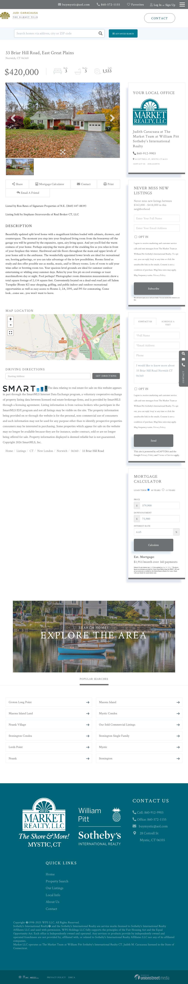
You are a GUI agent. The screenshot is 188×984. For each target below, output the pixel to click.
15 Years (170, 490)
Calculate (153, 545)
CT (32, 451)
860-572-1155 (110, 4)
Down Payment (143, 512)
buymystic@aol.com (75, 4)
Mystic (103, 747)
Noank (13, 758)
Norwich (62, 451)
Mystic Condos (108, 713)
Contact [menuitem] (51, 908)
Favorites (137, 4)
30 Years (155, 490)
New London (45, 451)
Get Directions (106, 375)
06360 (74, 451)
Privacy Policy (159, 275)
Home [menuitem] (50, 874)
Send (153, 440)
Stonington (105, 758)
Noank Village (17, 724)
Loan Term (140, 490)
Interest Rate (142, 525)
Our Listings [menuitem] (54, 887)
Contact (159, 18)
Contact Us (139, 164)
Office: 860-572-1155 (151, 819)
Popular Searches (94, 679)
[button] (100, 33)
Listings (21, 451)
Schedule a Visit (168, 323)
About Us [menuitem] (52, 901)
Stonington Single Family (114, 736)
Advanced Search (124, 33)
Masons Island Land (21, 713)
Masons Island (107, 702)
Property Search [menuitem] (57, 881)
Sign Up (170, 5)
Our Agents (154, 164)
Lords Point (16, 747)
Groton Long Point (20, 702)
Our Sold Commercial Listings (117, 724)
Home (9, 451)
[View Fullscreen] (10, 332)
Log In (158, 5)
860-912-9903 (146, 153)
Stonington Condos (20, 736)
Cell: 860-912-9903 (149, 812)
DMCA (71, 977)
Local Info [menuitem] (53, 894)
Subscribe (153, 288)
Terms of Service (166, 455)
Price (137, 499)
